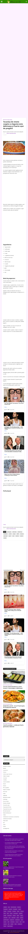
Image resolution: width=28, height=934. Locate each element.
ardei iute (14, 531)
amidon (5, 907)
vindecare (20, 924)
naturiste (5, 917)
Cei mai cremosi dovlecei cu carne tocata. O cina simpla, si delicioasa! (13, 687)
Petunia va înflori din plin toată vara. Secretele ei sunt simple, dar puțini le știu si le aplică (14, 839)
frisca (11, 913)
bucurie (10, 909)
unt (23, 921)
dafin (18, 533)
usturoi (21, 536)
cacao (19, 909)
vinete (5, 538)
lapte (18, 915)
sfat (8, 921)
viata (15, 924)
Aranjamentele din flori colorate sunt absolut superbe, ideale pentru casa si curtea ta (14, 855)
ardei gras (9, 531)
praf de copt (6, 919)
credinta (14, 911)
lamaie (14, 915)
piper (10, 536)
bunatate (15, 909)
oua (9, 917)
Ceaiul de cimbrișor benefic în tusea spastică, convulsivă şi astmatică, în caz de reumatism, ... (12, 885)
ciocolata (9, 911)
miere (21, 915)
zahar (5, 926)
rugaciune (12, 919)
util (8, 924)
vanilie (12, 924)
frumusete (16, 913)
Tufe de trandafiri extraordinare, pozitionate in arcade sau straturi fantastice (14, 851)
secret (5, 921)
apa (9, 907)
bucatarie (5, 533)
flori (8, 913)
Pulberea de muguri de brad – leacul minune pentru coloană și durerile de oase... (13, 867)
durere (22, 911)
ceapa (14, 533)
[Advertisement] (14, 60)
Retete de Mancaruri (7, 119)
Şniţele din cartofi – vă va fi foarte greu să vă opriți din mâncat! (14, 706)
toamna (17, 536)
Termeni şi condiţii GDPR (14, 932)
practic (21, 917)
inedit (5, 915)
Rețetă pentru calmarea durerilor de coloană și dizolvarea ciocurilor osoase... (12, 876)
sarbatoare (17, 919)
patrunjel (5, 536)
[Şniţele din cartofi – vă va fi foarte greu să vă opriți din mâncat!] (14, 696)
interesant (9, 915)
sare (13, 536)
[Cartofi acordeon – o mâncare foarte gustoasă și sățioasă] (14, 715)
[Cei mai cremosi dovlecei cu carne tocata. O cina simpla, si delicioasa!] (14, 677)
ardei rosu (20, 531)
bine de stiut (13, 907)
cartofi (10, 533)
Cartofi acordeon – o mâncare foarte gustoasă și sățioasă (13, 725)
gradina (20, 913)
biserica (18, 907)
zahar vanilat (9, 926)
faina (5, 913)
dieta (18, 911)
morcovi (21, 533)
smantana (12, 921)
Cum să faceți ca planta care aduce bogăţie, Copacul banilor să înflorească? (13, 843)
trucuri (17, 921)
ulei (20, 921)
